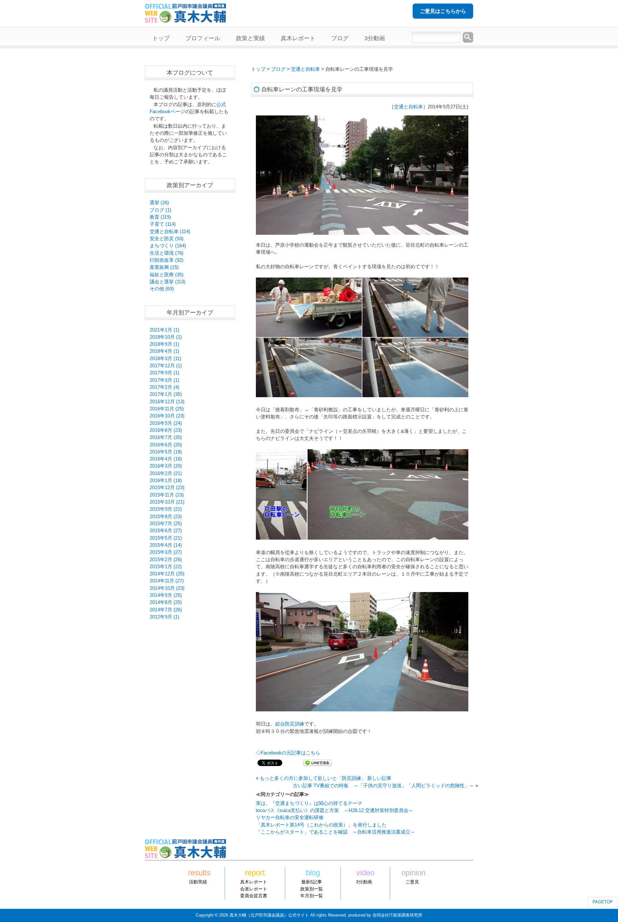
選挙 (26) (159, 202)
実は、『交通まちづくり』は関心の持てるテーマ (309, 803)
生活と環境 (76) (166, 253)
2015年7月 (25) (166, 523)
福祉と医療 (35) (166, 274)
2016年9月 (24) (166, 423)
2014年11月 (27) (167, 580)
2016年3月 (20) (166, 466)
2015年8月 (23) (166, 516)
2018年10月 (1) (166, 337)
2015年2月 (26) (166, 559)
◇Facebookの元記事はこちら (288, 752)
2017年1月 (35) (166, 394)
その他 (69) (162, 288)
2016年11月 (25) (167, 408)
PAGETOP (603, 901)
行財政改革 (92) (166, 260)
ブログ (278, 69)
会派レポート (253, 888)
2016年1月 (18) (166, 480)
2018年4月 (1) (164, 351)
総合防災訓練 (289, 723)
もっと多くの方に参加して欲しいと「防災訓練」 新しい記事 (325, 778)
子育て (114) (163, 224)
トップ (258, 69)
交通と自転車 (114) (170, 231)
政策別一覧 (311, 888)
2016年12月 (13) (167, 401)
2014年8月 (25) (166, 602)
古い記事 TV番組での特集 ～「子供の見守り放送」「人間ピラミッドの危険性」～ (383, 785)
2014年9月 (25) (166, 595)
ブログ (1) (160, 210)
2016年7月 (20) (166, 437)
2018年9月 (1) (164, 344)
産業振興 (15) (164, 267)
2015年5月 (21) (166, 538)
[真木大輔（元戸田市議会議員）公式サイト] (185, 19)
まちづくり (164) (168, 245)
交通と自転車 (305, 69)
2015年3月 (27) (166, 552)
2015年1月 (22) (166, 566)
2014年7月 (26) (166, 609)
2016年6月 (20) (166, 444)
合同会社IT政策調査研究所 (397, 915)
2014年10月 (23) (167, 588)
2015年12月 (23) (167, 487)
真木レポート (253, 881)
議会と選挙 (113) (167, 281)
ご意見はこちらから (443, 11)
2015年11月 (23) (167, 495)
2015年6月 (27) (166, 530)
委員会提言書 (253, 895)
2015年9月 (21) (166, 509)
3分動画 (364, 881)
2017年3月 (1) (164, 380)
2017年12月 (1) (166, 365)
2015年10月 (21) (167, 502)
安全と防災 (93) (166, 238)
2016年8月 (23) (166, 430)
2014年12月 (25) (167, 573)
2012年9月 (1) (164, 616)
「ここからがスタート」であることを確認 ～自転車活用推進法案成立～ (335, 832)
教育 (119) (160, 217)
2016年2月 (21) (166, 473)
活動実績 (198, 881)
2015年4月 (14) (166, 545)
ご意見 (412, 881)
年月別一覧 (311, 895)
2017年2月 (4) (164, 387)
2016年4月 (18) (166, 458)
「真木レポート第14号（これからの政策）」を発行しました (321, 824)
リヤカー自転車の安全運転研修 (289, 817)
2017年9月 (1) (164, 372)
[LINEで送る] (317, 762)
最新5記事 (311, 881)
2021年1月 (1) (164, 330)
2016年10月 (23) (167, 415)
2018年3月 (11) (165, 358)
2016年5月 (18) (166, 451)
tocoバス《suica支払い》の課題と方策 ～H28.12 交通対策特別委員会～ (334, 810)
